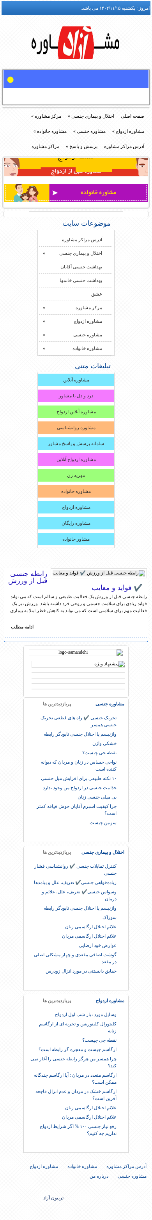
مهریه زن (76, 475)
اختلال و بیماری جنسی (91, 116)
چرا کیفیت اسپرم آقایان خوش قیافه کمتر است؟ (77, 810)
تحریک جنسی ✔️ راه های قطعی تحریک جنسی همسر (79, 721)
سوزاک (110, 917)
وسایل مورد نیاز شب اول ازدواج (86, 1014)
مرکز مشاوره (46, 116)
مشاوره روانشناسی (76, 427)
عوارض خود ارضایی (98, 945)
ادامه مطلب (22, 627)
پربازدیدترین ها (57, 704)
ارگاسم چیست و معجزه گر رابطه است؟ (78, 1049)
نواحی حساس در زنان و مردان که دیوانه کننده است (79, 765)
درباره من (99, 1176)
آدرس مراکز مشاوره (124, 146)
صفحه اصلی (132, 116)
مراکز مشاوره (45, 146)
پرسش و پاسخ (81, 146)
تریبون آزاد (76, 45)
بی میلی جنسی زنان (97, 797)
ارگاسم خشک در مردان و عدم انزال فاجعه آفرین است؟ (76, 1095)
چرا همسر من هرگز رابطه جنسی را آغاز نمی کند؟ (73, 1062)
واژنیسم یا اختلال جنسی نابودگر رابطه (80, 734)
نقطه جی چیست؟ (99, 752)
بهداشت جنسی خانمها (81, 280)
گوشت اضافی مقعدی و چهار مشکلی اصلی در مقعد (75, 958)
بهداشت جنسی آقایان (81, 267)
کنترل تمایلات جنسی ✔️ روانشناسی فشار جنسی (75, 869)
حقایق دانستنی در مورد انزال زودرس (81, 971)
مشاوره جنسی (89, 131)
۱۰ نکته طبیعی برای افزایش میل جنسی (79, 778)
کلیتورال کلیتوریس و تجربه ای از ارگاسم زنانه (78, 1027)
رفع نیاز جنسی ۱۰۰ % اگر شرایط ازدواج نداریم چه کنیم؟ (78, 1130)
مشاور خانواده (76, 539)
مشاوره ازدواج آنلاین (76, 459)
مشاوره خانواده (50, 131)
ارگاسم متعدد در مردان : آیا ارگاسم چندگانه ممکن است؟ (75, 1078)
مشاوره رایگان (76, 523)
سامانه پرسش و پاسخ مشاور (76, 443)
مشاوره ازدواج (128, 131)
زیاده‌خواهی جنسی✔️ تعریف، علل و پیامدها (75, 882)
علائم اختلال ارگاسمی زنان (91, 926)
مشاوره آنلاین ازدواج (76, 411)
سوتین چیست (103, 822)
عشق (96, 294)
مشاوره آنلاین (76, 380)
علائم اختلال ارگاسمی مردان (89, 936)
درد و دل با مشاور (76, 396)
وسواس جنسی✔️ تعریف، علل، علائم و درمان (79, 895)
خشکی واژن (104, 743)
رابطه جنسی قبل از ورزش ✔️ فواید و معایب (75, 580)
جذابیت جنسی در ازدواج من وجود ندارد (80, 787)
